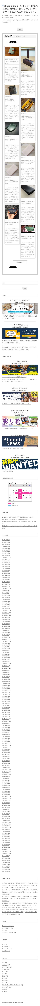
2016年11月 (5, 798)
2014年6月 (5, 862)
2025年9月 (5, 564)
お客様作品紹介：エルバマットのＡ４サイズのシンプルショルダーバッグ (27, 162)
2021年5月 (5, 679)
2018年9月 (5, 750)
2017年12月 (5, 769)
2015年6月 (5, 836)
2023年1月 (5, 635)
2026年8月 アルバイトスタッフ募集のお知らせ (15, 519)
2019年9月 (5, 723)
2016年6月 (5, 809)
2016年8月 (5, 805)
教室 (3, 978)
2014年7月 (5, 860)
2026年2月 (5, 553)
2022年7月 (5, 648)
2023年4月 (5, 628)
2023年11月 (5, 613)
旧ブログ (4, 930)
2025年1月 (5, 582)
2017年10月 (5, 774)
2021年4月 (5, 681)
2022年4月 (5, 655)
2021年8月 (5, 672)
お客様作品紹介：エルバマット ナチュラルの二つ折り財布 (12, 181)
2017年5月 (5, 785)
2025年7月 (5, 568)
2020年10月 (5, 694)
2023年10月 (5, 615)
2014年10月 (5, 853)
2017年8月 (5, 778)
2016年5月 (5, 811)
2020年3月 (5, 710)
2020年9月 (5, 697)
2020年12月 (5, 690)
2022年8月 (5, 646)
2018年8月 (5, 752)
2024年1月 (5, 608)
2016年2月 (5, 818)
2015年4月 (5, 840)
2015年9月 (5, 829)
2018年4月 (5, 761)
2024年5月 (5, 599)
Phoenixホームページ (8, 926)
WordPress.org (6, 951)
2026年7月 (5, 542)
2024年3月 (5, 604)
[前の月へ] (23, 483)
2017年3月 (5, 789)
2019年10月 (5, 721)
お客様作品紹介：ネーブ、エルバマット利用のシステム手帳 (12, 61)
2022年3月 (5, 657)
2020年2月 (5, 712)
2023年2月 (5, 632)
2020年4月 (5, 708)
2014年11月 (5, 851)
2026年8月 (5, 540)
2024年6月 (5, 597)
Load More (20, 262)
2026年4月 (5, 548)
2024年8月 (5, 593)
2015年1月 (5, 847)
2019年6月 (5, 730)
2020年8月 (5, 699)
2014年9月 (5, 856)
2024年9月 (5, 590)
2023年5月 (5, 626)
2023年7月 (5, 621)
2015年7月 (5, 834)
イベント (4, 965)
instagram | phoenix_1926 (9, 932)
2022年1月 (5, 661)
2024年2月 (5, 606)
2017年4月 (5, 787)
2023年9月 (5, 617)
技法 (3, 976)
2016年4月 (5, 814)
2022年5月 (5, 652)
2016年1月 (5, 820)
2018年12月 (5, 743)
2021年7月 (5, 674)
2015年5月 (5, 838)
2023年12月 (5, 610)
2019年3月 (5, 736)
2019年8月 (5, 725)
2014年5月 (5, 864)
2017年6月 (5, 783)
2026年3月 (5, 551)
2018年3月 (5, 763)
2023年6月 (5, 624)
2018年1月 (5, 767)
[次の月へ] (30, 483)
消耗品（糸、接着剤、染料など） (11, 985)
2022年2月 (5, 659)
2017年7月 (5, 781)
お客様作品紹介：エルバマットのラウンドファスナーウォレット (27, 117)
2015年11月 (5, 825)
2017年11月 (5, 772)
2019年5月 (5, 732)
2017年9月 (5, 776)
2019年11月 (5, 719)
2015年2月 (5, 845)
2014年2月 (5, 871)
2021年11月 (5, 666)
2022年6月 (5, 650)
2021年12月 (5, 663)
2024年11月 (5, 586)
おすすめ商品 (5, 967)
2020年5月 (5, 705)
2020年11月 (5, 692)
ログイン (4, 944)
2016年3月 (5, 816)
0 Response (8, 57)
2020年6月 (5, 703)
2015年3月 (5, 842)
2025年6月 (5, 571)
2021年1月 (5, 688)
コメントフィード (7, 948)
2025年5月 (5, 573)
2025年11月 (5, 560)
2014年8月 (5, 858)
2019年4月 (5, 734)
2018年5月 (5, 758)
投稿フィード (5, 946)
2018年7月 (5, 754)
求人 (3, 982)
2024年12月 (5, 584)
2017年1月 (5, 794)
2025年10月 (5, 562)
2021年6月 (5, 677)
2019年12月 (5, 716)
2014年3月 (5, 869)
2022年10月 (5, 641)
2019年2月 (5, 739)
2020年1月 (5, 714)
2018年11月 (5, 745)
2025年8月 (5, 566)
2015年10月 (5, 827)
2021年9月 (5, 670)
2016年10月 (5, 800)
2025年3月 (5, 577)
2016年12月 (5, 796)
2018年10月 (5, 747)
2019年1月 (5, 741)
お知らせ (4, 969)
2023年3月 (5, 630)
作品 (3, 971)
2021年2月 (5, 686)
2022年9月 (5, 644)
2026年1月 (5, 555)
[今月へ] (26, 483)
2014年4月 (5, 867)
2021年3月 (5, 683)
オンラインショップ (7, 928)
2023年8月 (5, 619)
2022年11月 (5, 639)
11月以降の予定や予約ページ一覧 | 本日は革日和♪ (15, 907)
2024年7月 (5, 595)
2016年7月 (5, 807)
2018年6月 (5, 756)
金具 (3, 989)
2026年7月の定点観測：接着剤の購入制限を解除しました (17, 517)
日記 (3, 980)
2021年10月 (5, 668)
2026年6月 (5, 544)
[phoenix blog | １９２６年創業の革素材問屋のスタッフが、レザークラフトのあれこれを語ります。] (20, 9)
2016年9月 (5, 803)
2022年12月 (5, 637)
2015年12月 (5, 823)
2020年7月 (5, 701)
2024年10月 (5, 588)
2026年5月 (5, 546)
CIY (3, 962)
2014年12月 (5, 849)
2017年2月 (5, 792)
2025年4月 (5, 575)
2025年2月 (5, 579)
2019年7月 (5, 727)
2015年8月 (5, 831)
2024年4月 (5, 602)
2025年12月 (5, 557)
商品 (3, 974)
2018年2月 (5, 765)
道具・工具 (5, 987)
